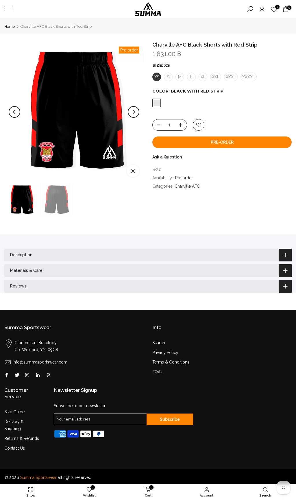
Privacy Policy (165, 352)
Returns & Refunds (21, 438)
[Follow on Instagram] (27, 375)
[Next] (133, 112)
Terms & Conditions (170, 362)
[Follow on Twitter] (17, 375)
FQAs (157, 372)
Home (9, 26)
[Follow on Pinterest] (48, 375)
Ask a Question (167, 157)
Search (158, 342)
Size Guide (14, 411)
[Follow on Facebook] (6, 375)
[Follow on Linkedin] (37, 375)
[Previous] (14, 112)
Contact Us (14, 448)
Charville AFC (187, 186)
